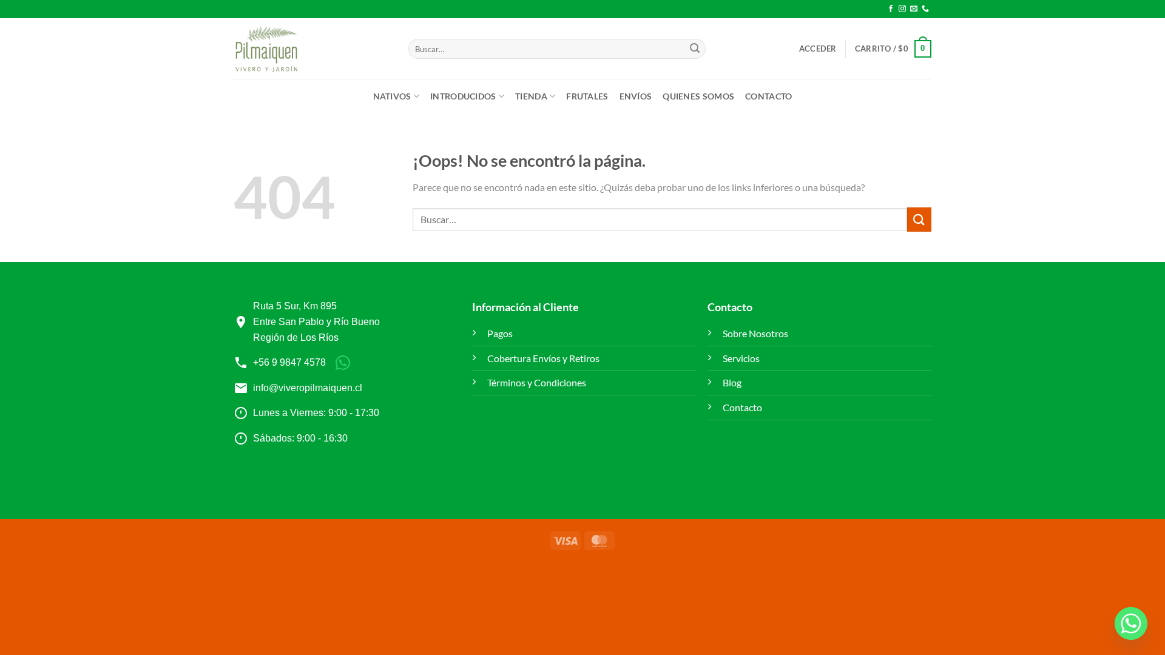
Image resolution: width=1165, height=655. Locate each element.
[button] (818, 48)
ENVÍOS (636, 96)
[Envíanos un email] (913, 9)
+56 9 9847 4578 (289, 362)
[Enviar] (694, 49)
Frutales (587, 96)
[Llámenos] (925, 9)
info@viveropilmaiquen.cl (307, 388)
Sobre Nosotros (755, 333)
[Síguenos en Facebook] (890, 9)
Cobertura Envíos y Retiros (543, 358)
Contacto (768, 96)
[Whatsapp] (1131, 623)
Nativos (392, 96)
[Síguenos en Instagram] (902, 9)
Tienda (531, 96)
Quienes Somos (698, 96)
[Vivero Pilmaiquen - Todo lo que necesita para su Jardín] (266, 49)
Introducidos (463, 96)
